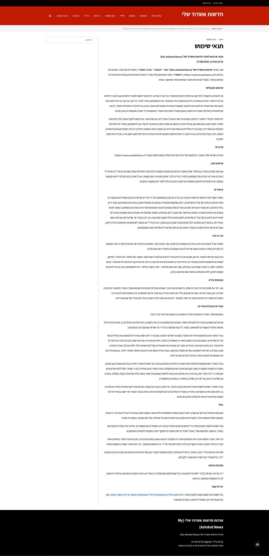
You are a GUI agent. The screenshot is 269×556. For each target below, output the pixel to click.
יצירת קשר (207, 3)
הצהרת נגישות (185, 545)
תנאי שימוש (217, 545)
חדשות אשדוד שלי (202, 14)
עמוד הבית (218, 3)
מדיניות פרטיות (202, 545)
